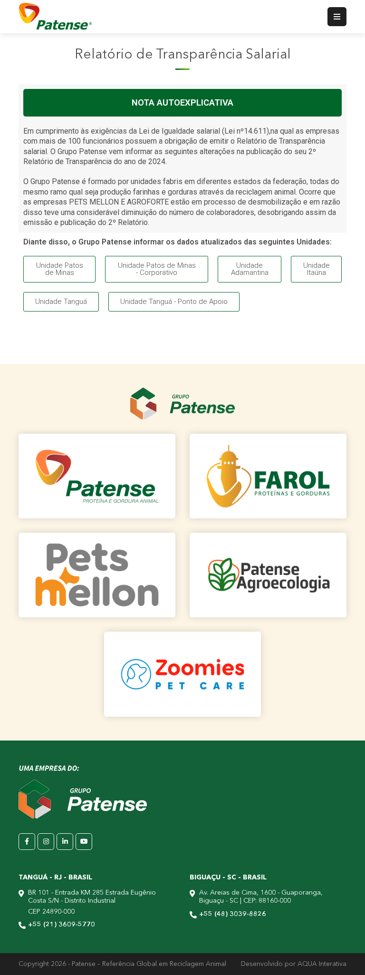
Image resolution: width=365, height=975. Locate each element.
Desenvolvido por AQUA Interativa (293, 964)
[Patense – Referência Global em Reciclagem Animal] (55, 16)
